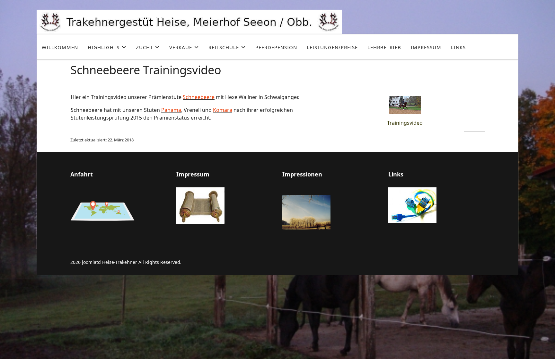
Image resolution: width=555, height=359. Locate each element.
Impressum (426, 47)
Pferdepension (276, 47)
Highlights (103, 47)
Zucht (144, 47)
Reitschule (223, 47)
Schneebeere (199, 97)
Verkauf (180, 47)
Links (458, 47)
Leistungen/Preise (332, 47)
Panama (171, 109)
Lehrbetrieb (384, 47)
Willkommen (60, 47)
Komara (222, 109)
